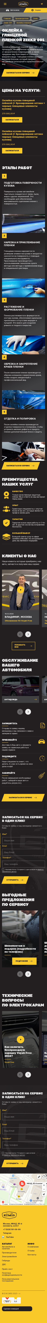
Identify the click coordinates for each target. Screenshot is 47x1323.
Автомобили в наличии (8, 1248)
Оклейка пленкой (24, 23)
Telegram (7, 1233)
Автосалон (14, 10)
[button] (28, 634)
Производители (21, 18)
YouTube (10, 1237)
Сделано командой (11, 1309)
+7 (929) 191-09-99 (12, 1229)
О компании (33, 1247)
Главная (7, 18)
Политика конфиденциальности (12, 1274)
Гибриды (6, 1261)
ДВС (4, 1264)
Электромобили (9, 1257)
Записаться (12, 120)
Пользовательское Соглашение (10, 1280)
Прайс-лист (7, 1269)
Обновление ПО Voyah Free (18, 620)
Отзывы (31, 1251)
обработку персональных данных (14, 1155)
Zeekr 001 (8, 23)
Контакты (32, 1255)
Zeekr (35, 18)
